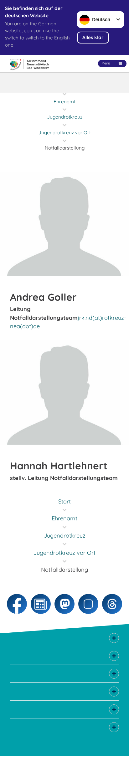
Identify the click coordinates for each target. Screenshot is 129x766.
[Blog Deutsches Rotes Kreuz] (41, 604)
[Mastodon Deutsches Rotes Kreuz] (64, 604)
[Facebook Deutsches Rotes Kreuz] (17, 604)
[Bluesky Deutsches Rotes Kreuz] (88, 604)
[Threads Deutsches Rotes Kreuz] (112, 604)
